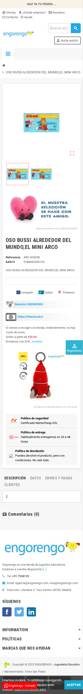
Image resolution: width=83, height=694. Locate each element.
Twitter (19, 611)
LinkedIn (31, 611)
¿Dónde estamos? (32, 12)
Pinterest (68, 292)
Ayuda (26, 17)
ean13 (10, 262)
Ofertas (9, 12)
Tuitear (48, 292)
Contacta (11, 17)
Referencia (13, 257)
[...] (44, 569)
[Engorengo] (18, 33)
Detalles (37, 341)
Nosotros (58, 12)
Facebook (7, 611)
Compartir (26, 292)
